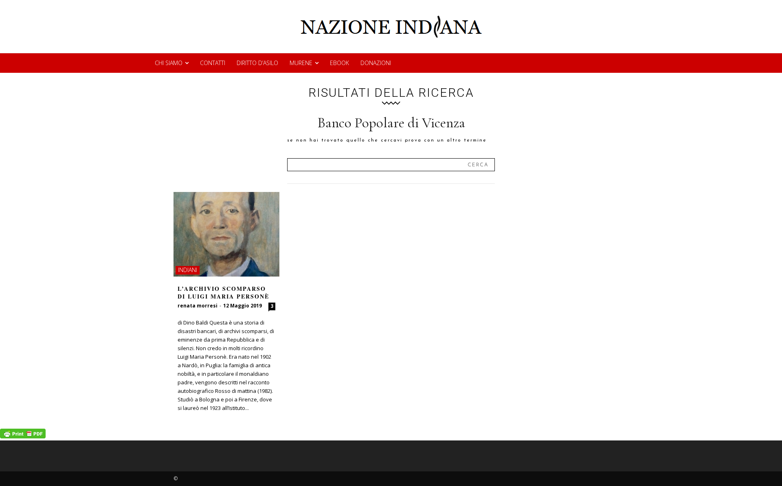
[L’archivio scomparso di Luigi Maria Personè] (226, 234)
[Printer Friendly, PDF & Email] (23, 436)
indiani (187, 270)
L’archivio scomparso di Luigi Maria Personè (223, 292)
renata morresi (197, 305)
